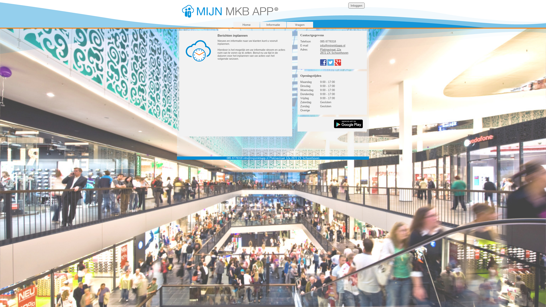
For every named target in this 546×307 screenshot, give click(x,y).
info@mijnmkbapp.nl (332, 45)
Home (247, 24)
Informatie (273, 24)
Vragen (300, 24)
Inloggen (356, 5)
